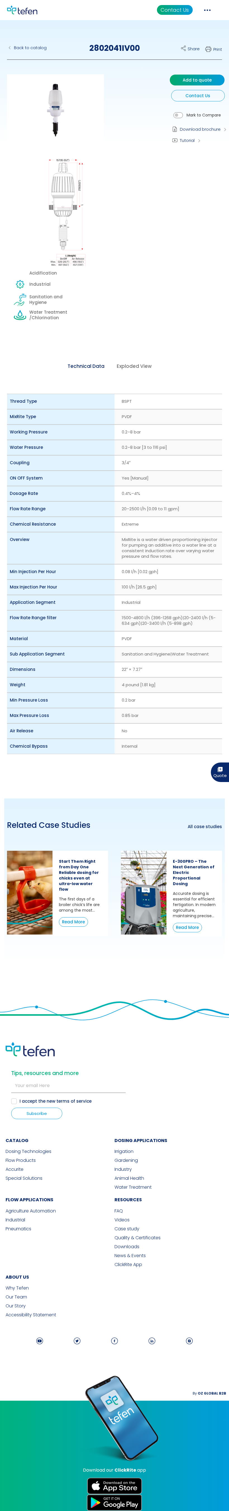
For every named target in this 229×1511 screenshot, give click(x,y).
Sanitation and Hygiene (46, 299)
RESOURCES (128, 1200)
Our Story (16, 1306)
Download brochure (200, 129)
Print (217, 49)
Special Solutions (24, 1178)
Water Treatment (133, 1187)
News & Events (130, 1256)
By (209, 1393)
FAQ (119, 1211)
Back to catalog (30, 48)
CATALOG (17, 1140)
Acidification (43, 273)
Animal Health (129, 1178)
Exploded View (134, 366)
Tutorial (187, 140)
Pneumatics (18, 1229)
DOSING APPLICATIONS (141, 1140)
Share (194, 49)
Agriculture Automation (31, 1211)
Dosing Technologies (28, 1151)
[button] (51, 115)
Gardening (126, 1160)
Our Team (16, 1297)
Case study (127, 1229)
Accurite (14, 1169)
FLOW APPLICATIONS (29, 1200)
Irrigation (124, 1151)
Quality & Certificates (138, 1238)
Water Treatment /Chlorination (48, 315)
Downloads (127, 1247)
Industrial (40, 284)
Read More (73, 922)
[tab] (86, 366)
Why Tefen (17, 1288)
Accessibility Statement (31, 1315)
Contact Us (175, 9)
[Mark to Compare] (178, 115)
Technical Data (86, 366)
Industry (123, 1169)
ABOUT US (17, 1277)
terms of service (74, 1101)
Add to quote (197, 80)
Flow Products (21, 1160)
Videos (122, 1220)
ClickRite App (128, 1264)
